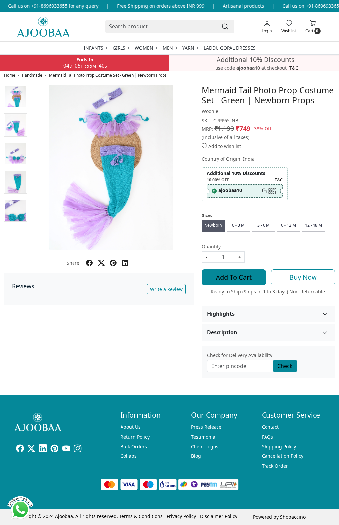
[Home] (43, 26)
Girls (119, 48)
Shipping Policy (279, 446)
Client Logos (204, 446)
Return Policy (135, 437)
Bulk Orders (134, 446)
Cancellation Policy (282, 456)
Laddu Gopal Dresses (230, 48)
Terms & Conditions (141, 516)
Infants (93, 48)
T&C (293, 68)
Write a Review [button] (166, 289)
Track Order (275, 466)
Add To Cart (234, 277)
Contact (270, 427)
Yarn (188, 48)
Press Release (206, 427)
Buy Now (303, 277)
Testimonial (204, 437)
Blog (196, 456)
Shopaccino (293, 517)
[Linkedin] (43, 449)
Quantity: (212, 246)
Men (168, 48)
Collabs (129, 456)
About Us (131, 427)
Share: (74, 263)
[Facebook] (20, 449)
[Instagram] (78, 449)
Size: (207, 215)
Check (285, 366)
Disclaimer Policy (218, 516)
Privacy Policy (181, 516)
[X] (31, 449)
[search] (225, 26)
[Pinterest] (54, 449)
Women (144, 48)
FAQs (267, 437)
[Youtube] (66, 449)
